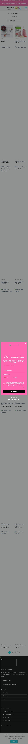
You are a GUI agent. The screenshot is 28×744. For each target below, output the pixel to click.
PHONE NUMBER (6, 374)
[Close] (25, 343)
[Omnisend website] (14, 398)
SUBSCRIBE (14, 392)
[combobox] (7, 378)
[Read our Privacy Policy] (24, 388)
